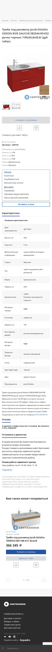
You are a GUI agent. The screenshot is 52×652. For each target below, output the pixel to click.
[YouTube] (10, 637)
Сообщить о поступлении (26, 120)
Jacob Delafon (20, 149)
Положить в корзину (26, 552)
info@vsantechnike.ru (13, 614)
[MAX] (14, 637)
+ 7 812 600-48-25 (3, 648)
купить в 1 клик (26, 558)
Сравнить (21, 128)
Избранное (38, 128)
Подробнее (7, 470)
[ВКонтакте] (5, 637)
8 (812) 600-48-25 (40, 415)
